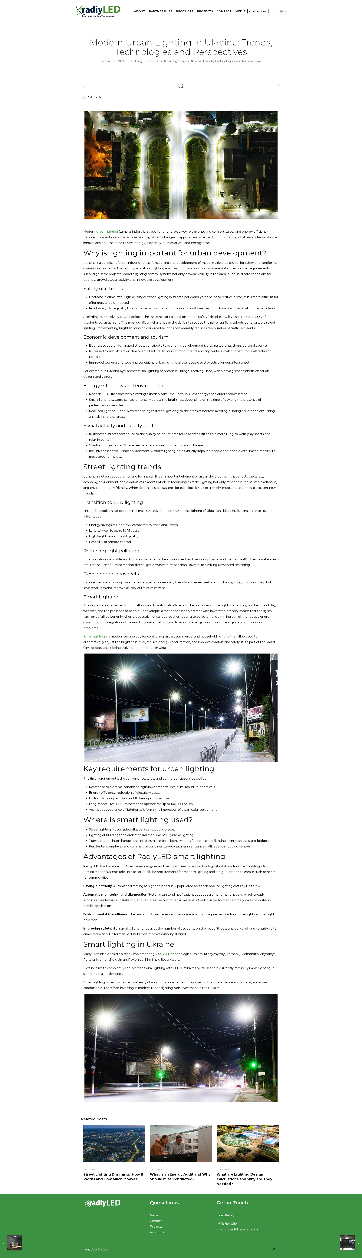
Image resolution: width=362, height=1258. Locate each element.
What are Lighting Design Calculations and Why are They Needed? (244, 1179)
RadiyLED (163, 954)
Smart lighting (94, 636)
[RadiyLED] (98, 11)
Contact (156, 1221)
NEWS (122, 61)
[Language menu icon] (282, 11)
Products (157, 1232)
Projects (156, 1226)
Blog (138, 61)
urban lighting (107, 231)
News (154, 1215)
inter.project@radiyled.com (237, 1229)
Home (105, 61)
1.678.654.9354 (227, 1224)
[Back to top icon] (275, 1249)
